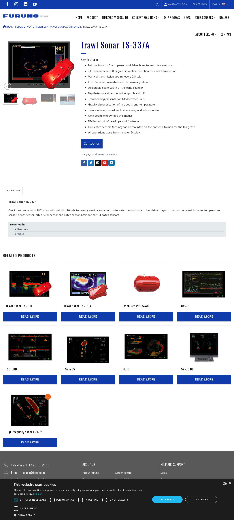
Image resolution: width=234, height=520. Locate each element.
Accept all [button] (167, 499)
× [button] (230, 483)
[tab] (13, 190)
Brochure (22, 229)
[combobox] (225, 483)
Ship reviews (171, 17)
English (216, 4)
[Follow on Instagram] (16, 4)
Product (92, 17)
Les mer (37, 493)
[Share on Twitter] (91, 163)
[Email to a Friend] (98, 163)
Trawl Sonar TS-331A (77, 306)
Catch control (37, 27)
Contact (225, 34)
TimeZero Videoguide (115, 17)
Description (13, 191)
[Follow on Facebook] (7, 4)
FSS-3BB (11, 369)
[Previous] (8, 64)
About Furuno (204, 34)
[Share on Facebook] (84, 163)
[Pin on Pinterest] (104, 163)
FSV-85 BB (187, 369)
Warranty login (177, 4)
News (187, 17)
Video (20, 234)
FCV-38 (184, 306)
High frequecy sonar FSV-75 (24, 431)
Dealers (224, 17)
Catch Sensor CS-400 (136, 306)
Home (79, 17)
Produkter (20, 27)
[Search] (157, 4)
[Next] (69, 64)
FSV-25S (69, 369)
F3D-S (126, 369)
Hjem (9, 27)
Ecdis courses (204, 17)
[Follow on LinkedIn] (25, 4)
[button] (80, 515)
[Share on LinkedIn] (111, 163)
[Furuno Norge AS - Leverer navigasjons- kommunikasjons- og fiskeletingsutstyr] (25, 15)
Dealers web (200, 4)
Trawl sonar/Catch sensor (104, 155)
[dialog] (117, 499)
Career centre (123, 473)
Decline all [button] (201, 499)
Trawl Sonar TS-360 (19, 306)
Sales (164, 473)
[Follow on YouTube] (34, 4)
